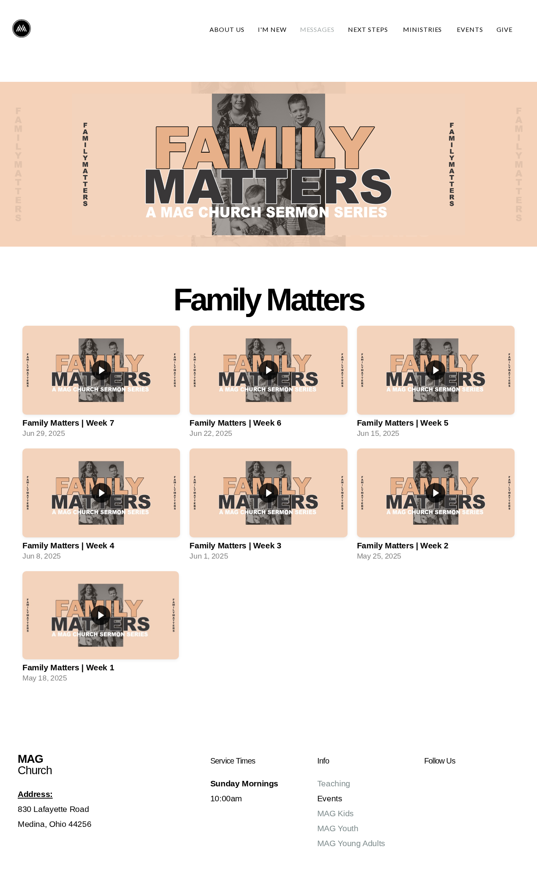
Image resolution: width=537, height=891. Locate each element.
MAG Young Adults (351, 843)
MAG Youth (338, 828)
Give (505, 29)
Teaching (333, 783)
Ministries (423, 29)
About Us (227, 29)
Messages (317, 29)
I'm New (272, 29)
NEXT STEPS (369, 29)
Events (470, 29)
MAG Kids (335, 813)
